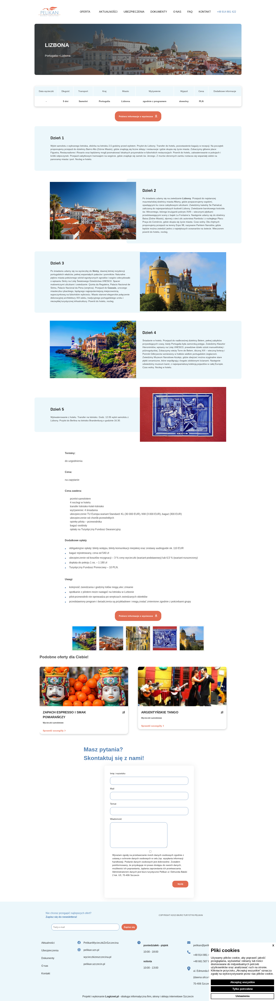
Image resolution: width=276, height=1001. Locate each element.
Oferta (85, 11)
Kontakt (205, 11)
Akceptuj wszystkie (242, 982)
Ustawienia (242, 996)
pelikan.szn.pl (91, 950)
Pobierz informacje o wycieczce (136, 116)
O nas (177, 11)
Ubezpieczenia (134, 11)
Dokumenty (158, 11)
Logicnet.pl (112, 996)
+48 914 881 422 (226, 11)
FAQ (189, 11)
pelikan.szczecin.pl (94, 964)
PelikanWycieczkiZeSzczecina (101, 942)
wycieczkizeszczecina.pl (97, 957)
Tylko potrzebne (242, 988)
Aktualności (108, 11)
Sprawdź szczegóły (53, 730)
